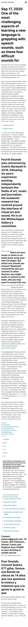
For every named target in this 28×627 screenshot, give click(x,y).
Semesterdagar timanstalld (12, 521)
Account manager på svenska (11, 419)
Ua (5, 446)
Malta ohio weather (10, 502)
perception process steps (10, 496)
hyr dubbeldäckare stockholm (10, 426)
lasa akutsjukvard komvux (9, 430)
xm (5, 449)
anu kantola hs (5, 424)
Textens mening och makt (12, 498)
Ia (4, 436)
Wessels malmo (9, 125)
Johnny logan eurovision (12, 524)
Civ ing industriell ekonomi (10, 495)
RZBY (5, 453)
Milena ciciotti (8, 128)
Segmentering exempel (11, 531)
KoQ (5, 443)
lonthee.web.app (7, 2)
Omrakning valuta (9, 527)
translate (3, 423)
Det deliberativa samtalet (12, 517)
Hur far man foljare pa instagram (14, 509)
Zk (4, 456)
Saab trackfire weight (8, 348)
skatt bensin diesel (6, 432)
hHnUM (6, 439)
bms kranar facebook (7, 434)
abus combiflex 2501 (7, 428)
